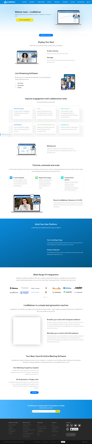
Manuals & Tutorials (41, 426)
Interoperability (12, 431)
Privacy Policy (53, 442)
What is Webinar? (12, 424)
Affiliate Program (55, 431)
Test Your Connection (42, 428)
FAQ (38, 424)
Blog (38, 433)
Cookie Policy (45, 442)
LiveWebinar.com (9, 2)
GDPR (59, 442)
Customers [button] (31, 2)
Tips (38, 435)
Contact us (54, 435)
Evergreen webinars (27, 424)
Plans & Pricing (41, 2)
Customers (54, 430)
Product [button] (49, 2)
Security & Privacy (12, 430)
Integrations (40, 430)
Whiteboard (25, 431)
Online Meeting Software (28, 433)
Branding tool (26, 426)
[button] (44, 297)
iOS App (10, 433)
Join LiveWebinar (70, 434)
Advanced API (40, 431)
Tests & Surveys (26, 428)
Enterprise (65, 2)
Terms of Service (36, 442)
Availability (11, 428)
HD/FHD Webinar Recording (29, 430)
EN (89, 2)
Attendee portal (26, 436)
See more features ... (27, 435)
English (86, 442)
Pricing (53, 424)
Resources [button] (57, 2)
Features (24, 2)
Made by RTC (55, 428)
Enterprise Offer (55, 426)
